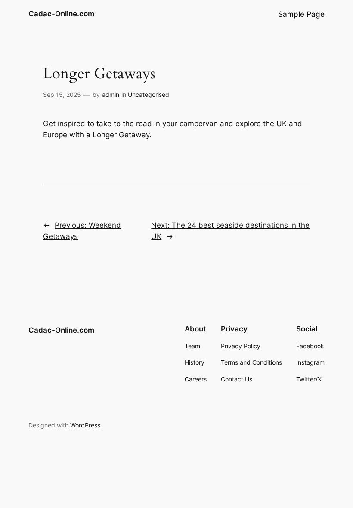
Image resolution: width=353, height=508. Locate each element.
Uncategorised (148, 94)
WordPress (85, 425)
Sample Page (301, 14)
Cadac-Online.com (61, 13)
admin (110, 94)
